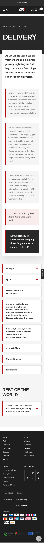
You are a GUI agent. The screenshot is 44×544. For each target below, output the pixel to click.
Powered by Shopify (21, 500)
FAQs (4, 441)
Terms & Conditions (9, 470)
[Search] (7, 10)
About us (27, 441)
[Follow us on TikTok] (32, 478)
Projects (5, 481)
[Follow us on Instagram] (38, 473)
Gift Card (27, 445)
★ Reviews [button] (42, 273)
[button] (22, 268)
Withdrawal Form (9, 485)
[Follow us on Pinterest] (27, 478)
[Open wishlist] (36, 9)
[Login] (32, 10)
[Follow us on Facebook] (27, 473)
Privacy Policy (7, 474)
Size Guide (6, 445)
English (19, 493)
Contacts (6, 452)
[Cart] (40, 9)
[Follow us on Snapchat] (38, 478)
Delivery (6, 456)
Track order (7, 448)
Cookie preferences (22, 505)
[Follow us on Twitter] (32, 473)
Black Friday (28, 452)
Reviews (27, 448)
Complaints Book (8, 478)
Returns (5, 459)
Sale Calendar (29, 456)
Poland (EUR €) (9, 493)
